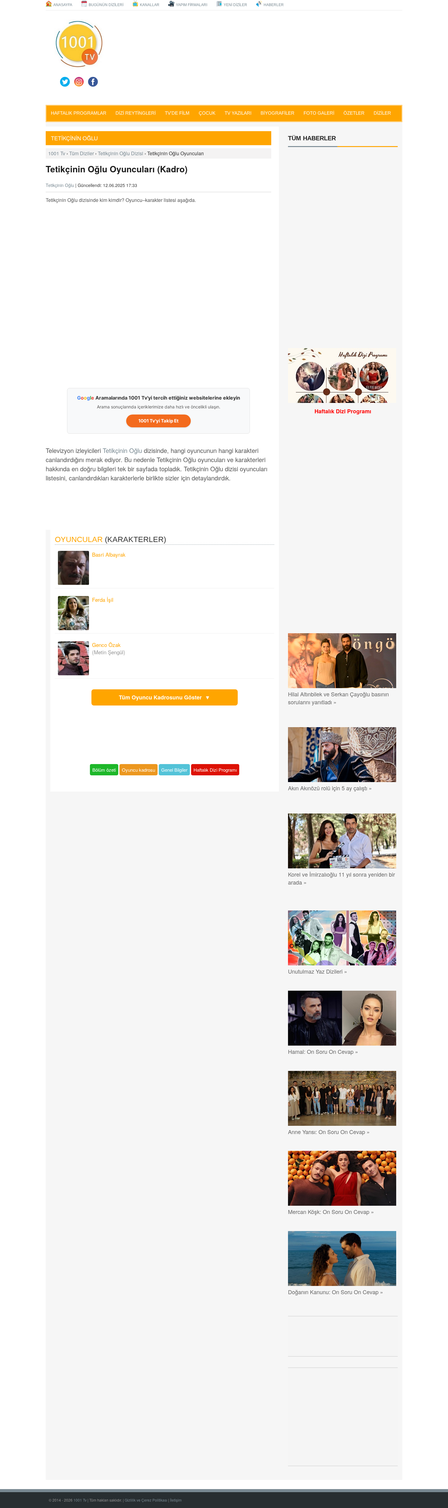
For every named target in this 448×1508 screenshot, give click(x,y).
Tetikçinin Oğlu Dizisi (120, 153)
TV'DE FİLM (177, 113)
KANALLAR (149, 5)
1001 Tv (56, 153)
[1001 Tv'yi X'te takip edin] (65, 82)
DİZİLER (382, 113)
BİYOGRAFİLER (277, 113)
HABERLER (274, 5)
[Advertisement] (267, 58)
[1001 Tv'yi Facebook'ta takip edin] (93, 82)
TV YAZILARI (238, 113)
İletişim (176, 1500)
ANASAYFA (62, 5)
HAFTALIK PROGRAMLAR (78, 113)
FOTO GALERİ (319, 113)
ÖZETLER (353, 113)
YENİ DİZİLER (235, 5)
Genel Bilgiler (174, 770)
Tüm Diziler (81, 153)
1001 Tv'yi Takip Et (158, 421)
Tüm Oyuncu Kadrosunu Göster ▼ (164, 697)
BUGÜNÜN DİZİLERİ (106, 5)
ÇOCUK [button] (207, 113)
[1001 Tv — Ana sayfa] (79, 44)
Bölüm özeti (104, 770)
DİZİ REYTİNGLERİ (136, 113)
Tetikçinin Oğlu (75, 138)
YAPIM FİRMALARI (191, 5)
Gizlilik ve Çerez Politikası (146, 1500)
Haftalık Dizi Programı (215, 770)
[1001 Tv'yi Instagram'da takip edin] (79, 82)
